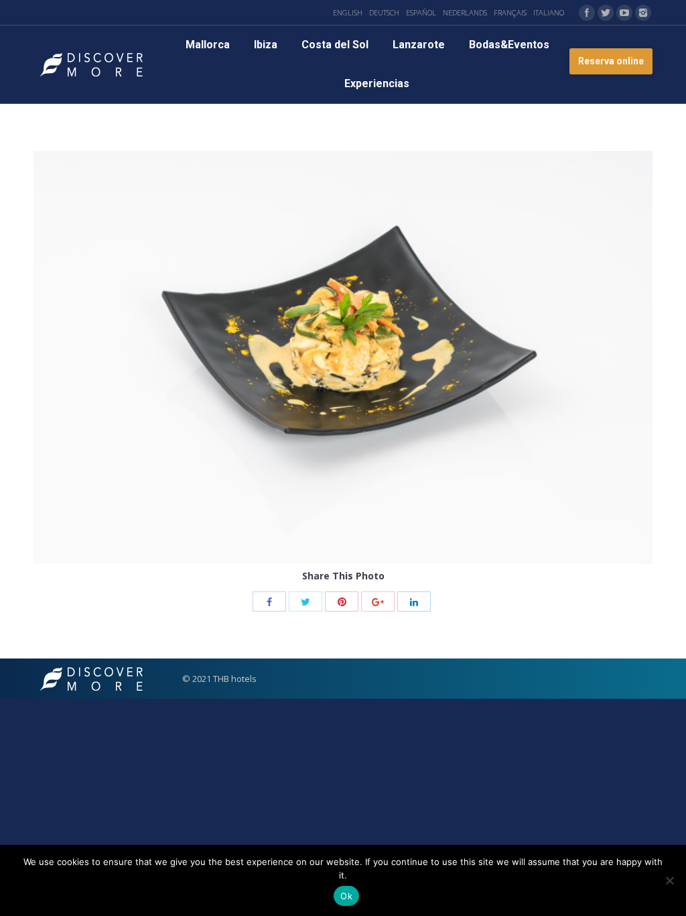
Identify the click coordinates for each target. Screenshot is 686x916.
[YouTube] (624, 13)
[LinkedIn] (414, 601)
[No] (669, 880)
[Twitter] (606, 13)
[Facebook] (587, 13)
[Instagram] (643, 13)
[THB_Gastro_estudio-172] (343, 357)
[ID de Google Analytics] (378, 601)
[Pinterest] (341, 601)
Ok (346, 896)
